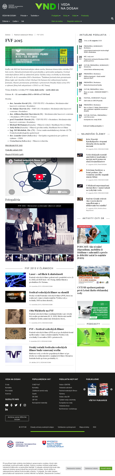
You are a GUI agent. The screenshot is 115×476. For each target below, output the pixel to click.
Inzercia (8, 394)
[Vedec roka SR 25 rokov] (104, 389)
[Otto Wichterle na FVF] (15, 316)
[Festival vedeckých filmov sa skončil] (15, 296)
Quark (34, 394)
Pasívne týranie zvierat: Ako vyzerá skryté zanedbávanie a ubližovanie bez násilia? (96, 202)
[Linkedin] (6, 409)
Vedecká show (64, 406)
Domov (7, 35)
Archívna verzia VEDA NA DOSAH (17, 418)
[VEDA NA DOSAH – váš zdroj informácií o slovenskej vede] (56, 6)
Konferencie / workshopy (68, 409)
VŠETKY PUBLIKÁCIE (98, 400)
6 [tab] (106, 397)
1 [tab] (89, 397)
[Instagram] (25, 405)
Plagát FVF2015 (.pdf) (14, 154)
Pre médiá (9, 391)
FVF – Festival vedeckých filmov (46, 328)
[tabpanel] (92, 389)
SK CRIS (35, 397)
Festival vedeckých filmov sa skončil (49, 292)
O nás (7, 385)
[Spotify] (11, 405)
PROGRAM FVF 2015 (13, 145)
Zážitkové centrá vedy (40, 391)
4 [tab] (99, 397)
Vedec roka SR (64, 397)
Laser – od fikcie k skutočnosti (46, 274)
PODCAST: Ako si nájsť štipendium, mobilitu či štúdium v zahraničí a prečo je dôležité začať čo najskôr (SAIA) (92, 252)
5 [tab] (103, 397)
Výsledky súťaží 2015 (13, 150)
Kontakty (8, 388)
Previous (84, 389)
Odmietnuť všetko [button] (91, 468)
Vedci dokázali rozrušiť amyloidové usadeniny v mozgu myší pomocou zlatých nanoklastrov (96, 158)
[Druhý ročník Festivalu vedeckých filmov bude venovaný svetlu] (13, 354)
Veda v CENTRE (64, 385)
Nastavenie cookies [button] (74, 468)
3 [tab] (96, 397)
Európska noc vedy (65, 403)
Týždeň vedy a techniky (67, 400)
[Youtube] (6, 405)
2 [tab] (93, 397)
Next (111, 389)
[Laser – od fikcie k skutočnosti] (15, 280)
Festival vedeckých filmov (23, 35)
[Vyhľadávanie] (112, 18)
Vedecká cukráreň (65, 388)
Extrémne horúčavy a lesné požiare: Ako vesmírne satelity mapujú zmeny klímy (97, 173)
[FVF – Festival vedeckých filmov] (15, 333)
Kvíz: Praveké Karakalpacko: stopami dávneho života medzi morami (96, 142)
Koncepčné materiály (39, 403)
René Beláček (102, 164)
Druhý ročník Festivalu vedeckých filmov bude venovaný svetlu (48, 349)
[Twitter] (16, 405)
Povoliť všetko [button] (106, 468)
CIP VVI (34, 400)
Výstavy (62, 394)
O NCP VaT (36, 385)
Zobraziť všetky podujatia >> (93, 126)
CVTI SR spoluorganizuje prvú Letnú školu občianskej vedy (92, 290)
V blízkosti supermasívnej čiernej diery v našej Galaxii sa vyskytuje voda (98, 187)
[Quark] (92, 389)
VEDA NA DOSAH (47, 286)
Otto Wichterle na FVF (41, 310)
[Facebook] (20, 405)
